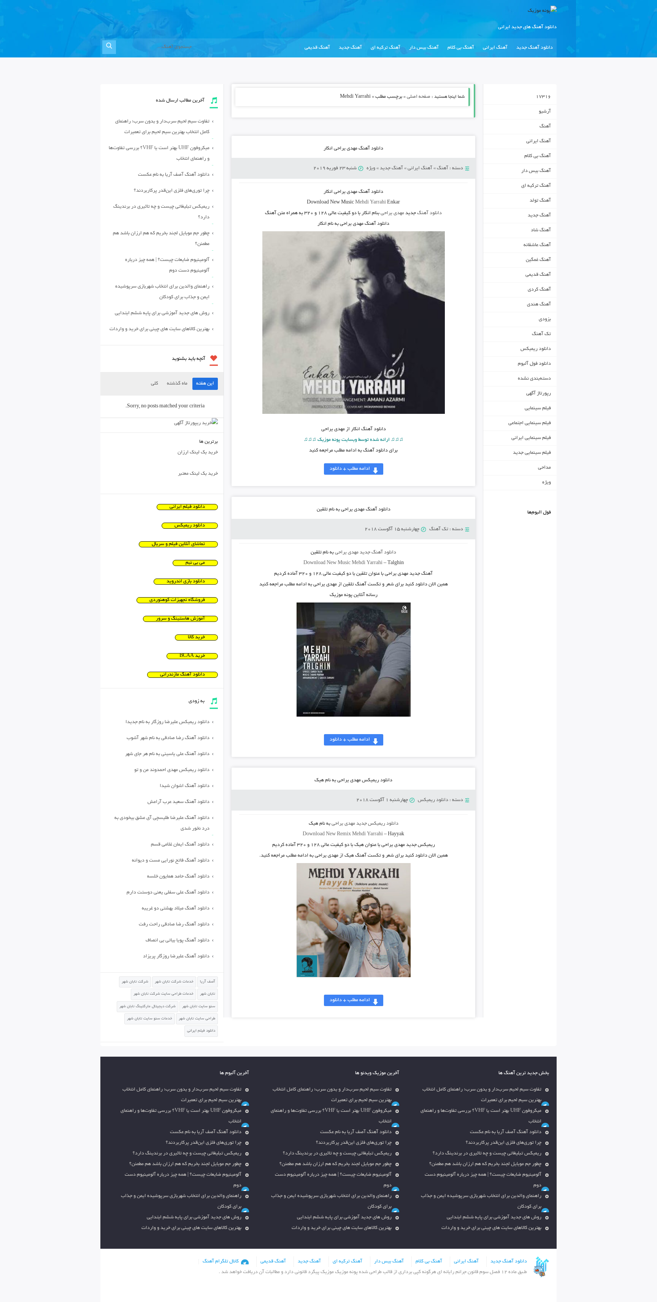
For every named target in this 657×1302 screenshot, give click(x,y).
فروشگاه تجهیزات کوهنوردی (177, 600)
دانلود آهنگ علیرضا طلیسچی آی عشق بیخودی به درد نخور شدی (161, 823)
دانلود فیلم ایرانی (187, 507)
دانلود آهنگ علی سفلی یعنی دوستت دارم (168, 892)
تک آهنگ (438, 529)
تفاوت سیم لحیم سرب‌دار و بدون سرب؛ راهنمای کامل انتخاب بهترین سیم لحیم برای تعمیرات (162, 127)
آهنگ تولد (540, 200)
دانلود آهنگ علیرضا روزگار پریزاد (176, 956)
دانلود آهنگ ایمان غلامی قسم (180, 844)
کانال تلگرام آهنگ (221, 1261)
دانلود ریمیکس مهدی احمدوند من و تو (171, 770)
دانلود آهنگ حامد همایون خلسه (178, 876)
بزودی (545, 319)
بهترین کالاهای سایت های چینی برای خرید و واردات (159, 329)
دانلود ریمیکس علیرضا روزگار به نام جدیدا (167, 722)
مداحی (544, 468)
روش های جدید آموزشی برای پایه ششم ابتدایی (162, 313)
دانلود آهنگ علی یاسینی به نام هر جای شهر (167, 754)
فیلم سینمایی (538, 408)
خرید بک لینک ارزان (198, 452)
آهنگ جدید (350, 48)
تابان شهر (207, 994)
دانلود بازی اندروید (186, 581)
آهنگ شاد (541, 230)
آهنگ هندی (539, 304)
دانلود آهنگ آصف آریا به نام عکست (173, 175)
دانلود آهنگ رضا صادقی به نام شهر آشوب (168, 738)
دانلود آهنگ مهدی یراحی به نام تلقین (353, 509)
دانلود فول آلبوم (534, 364)
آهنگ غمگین (538, 260)
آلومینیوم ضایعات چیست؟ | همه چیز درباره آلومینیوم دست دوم (167, 265)
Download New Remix (327, 834)
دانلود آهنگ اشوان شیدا (184, 786)
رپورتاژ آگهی (538, 393)
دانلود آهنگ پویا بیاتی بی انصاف (177, 940)
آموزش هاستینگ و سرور (180, 619)
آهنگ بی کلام (461, 48)
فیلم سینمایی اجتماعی (529, 423)
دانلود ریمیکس (433, 800)
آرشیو (545, 111)
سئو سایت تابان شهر (198, 1007)
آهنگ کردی (539, 290)
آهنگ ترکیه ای (385, 48)
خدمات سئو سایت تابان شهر (149, 1019)
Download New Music (327, 563)
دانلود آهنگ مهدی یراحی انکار (353, 148)
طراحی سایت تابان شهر (197, 1019)
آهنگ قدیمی (317, 48)
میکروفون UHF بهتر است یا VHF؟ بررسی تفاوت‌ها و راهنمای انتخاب (159, 154)
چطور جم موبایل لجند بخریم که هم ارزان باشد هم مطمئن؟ (161, 239)
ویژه (371, 168)
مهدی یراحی (392, 213)
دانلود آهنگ (429, 213)
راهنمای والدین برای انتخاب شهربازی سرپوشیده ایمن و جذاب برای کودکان (162, 292)
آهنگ (442, 168)
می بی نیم (195, 563)
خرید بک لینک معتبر (198, 474)
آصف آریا (207, 982)
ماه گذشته (177, 383)
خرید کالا (196, 637)
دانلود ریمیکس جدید (377, 824)
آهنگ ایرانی (495, 48)
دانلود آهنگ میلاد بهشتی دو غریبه (175, 908)
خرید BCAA (192, 656)
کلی (154, 383)
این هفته (205, 383)
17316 (543, 97)
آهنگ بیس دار (424, 48)
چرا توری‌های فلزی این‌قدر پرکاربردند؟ (171, 191)
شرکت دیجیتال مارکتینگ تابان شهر (147, 1007)
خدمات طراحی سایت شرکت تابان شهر (163, 994)
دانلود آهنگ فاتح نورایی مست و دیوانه (170, 860)
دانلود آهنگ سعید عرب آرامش (178, 802)
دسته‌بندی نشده (534, 379)
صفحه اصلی (418, 97)
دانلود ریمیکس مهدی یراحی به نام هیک (353, 780)
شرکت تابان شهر (135, 982)
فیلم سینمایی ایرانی (531, 438)
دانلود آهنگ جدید (534, 48)
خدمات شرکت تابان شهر (174, 982)
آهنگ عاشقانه (537, 245)
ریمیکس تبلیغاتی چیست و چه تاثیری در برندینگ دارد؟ (161, 212)
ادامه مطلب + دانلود (350, 469)
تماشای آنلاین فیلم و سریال (178, 544)
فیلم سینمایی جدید (532, 453)
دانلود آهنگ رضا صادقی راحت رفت (174, 924)
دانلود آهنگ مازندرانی (182, 674)
